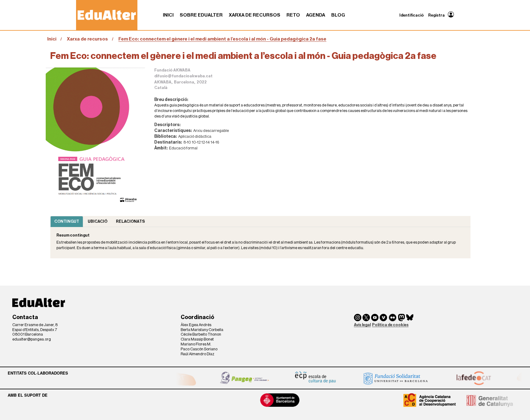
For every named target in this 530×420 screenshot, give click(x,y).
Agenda (315, 15)
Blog (338, 15)
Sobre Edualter (201, 15)
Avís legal (362, 325)
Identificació (411, 15)
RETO (293, 15)
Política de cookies (390, 325)
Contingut (66, 221)
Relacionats (130, 221)
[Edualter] (106, 14)
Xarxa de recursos (254, 15)
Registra (436, 15)
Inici (168, 15)
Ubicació (97, 221)
